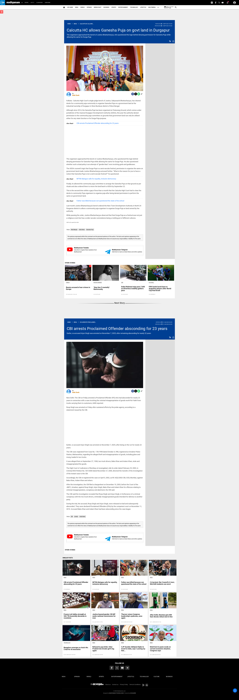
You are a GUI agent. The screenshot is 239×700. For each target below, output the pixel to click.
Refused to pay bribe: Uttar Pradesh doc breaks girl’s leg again (103, 649)
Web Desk (75, 95)
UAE (122, 282)
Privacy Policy (124, 684)
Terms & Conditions (135, 684)
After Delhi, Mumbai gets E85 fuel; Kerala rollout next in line (161, 616)
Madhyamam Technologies (116, 693)
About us (108, 684)
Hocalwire (133, 693)
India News (82, 229)
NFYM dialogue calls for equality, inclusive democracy (96, 179)
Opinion (89, 7)
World (82, 7)
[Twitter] (135, 93)
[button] (2, 2)
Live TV (32, 2)
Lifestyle (143, 7)
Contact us (115, 684)
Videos (68, 282)
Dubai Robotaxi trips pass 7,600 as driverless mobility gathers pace (133, 288)
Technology (134, 7)
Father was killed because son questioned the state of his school (100, 201)
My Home (70, 7)
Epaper (26, 2)
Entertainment (123, 7)
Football (151, 282)
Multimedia (152, 7)
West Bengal (74, 229)
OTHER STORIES (70, 263)
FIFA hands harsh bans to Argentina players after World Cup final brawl (160, 288)
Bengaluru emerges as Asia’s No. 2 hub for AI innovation (76, 648)
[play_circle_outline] (78, 272)
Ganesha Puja (89, 229)
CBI (72, 516)
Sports (113, 7)
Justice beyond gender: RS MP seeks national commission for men (104, 616)
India (76, 7)
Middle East (97, 7)
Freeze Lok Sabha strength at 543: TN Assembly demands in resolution (75, 616)
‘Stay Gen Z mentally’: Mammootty (102, 288)
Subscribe (47, 2)
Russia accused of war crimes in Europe (78, 288)
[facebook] (132, 93)
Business (106, 7)
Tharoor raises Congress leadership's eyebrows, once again (131, 616)
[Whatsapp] (138, 93)
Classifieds (39, 2)
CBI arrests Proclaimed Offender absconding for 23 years (98, 123)
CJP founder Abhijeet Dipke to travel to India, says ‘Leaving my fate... (133, 649)
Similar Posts (68, 558)
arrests (76, 516)
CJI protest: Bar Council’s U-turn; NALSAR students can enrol (162, 583)
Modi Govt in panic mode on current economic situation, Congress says (160, 649)
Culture (156, 676)
